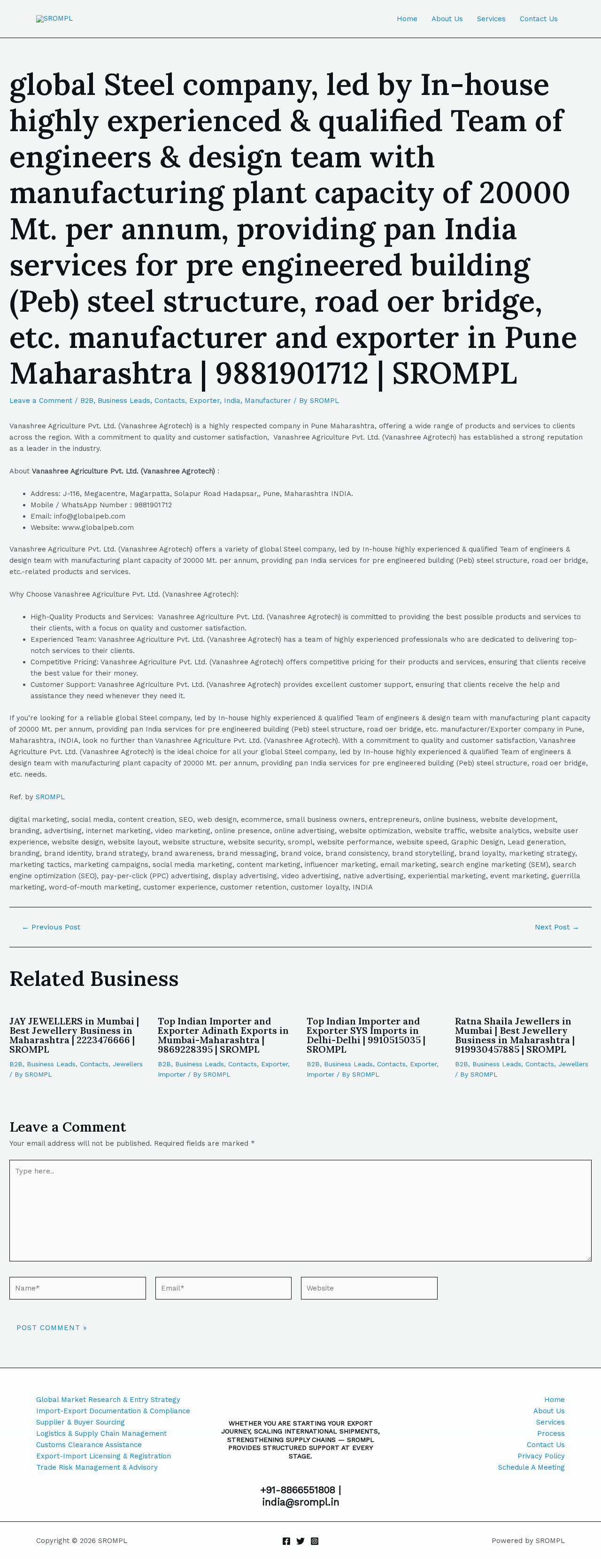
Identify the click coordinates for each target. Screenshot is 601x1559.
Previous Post (51, 927)
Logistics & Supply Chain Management (101, 1433)
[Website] (369, 1290)
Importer (171, 1074)
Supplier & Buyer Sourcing (80, 1422)
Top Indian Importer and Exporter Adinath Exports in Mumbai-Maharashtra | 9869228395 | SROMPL (223, 1035)
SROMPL (50, 797)
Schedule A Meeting (531, 1467)
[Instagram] (314, 1541)
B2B (86, 400)
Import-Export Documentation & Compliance (113, 1411)
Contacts (169, 400)
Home (407, 19)
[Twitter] (300, 1541)
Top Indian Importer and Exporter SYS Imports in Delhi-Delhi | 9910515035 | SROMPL (366, 1035)
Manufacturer (268, 400)
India (232, 400)
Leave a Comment (40, 400)
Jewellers (128, 1064)
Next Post (557, 927)
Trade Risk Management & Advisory (97, 1467)
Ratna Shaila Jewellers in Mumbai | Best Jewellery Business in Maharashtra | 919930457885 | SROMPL (515, 1035)
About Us (447, 19)
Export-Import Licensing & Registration (103, 1456)
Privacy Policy (541, 1456)
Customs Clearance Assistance (89, 1445)
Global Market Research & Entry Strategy (108, 1399)
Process (551, 1433)
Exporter (204, 400)
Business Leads (124, 400)
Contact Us (539, 19)
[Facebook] (286, 1541)
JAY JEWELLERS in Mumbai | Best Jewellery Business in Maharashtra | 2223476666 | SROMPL (74, 1035)
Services (491, 19)
